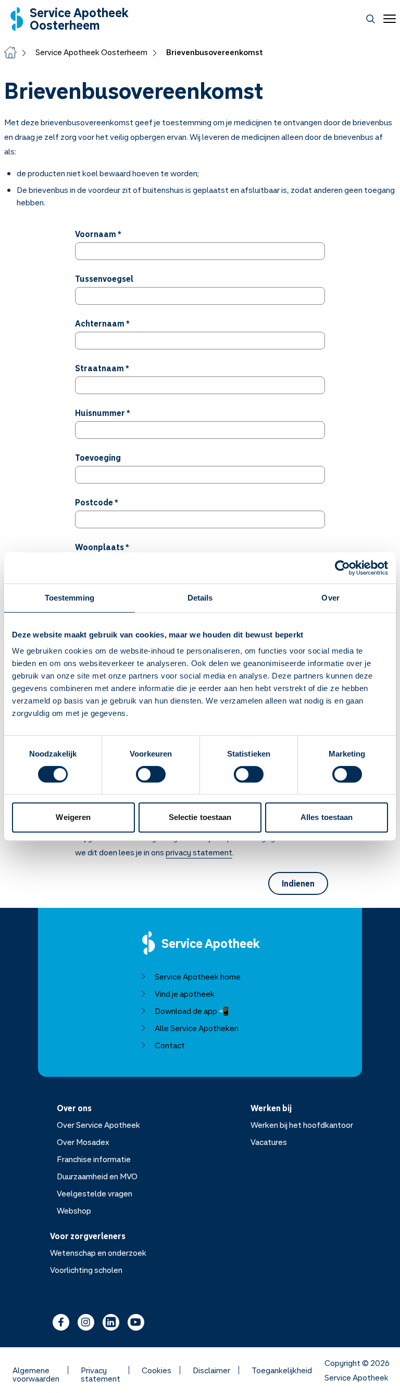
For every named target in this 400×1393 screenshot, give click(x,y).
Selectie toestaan (200, 817)
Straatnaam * (102, 368)
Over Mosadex (83, 1142)
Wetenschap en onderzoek (98, 1252)
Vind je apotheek (185, 993)
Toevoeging (98, 457)
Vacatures (269, 1142)
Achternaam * (102, 323)
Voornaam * (98, 234)
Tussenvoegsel (104, 278)
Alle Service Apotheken (197, 1028)
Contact (170, 1045)
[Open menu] (387, 19)
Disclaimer (211, 1370)
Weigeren (73, 817)
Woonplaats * (102, 547)
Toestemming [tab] (69, 597)
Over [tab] (330, 597)
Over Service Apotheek (98, 1124)
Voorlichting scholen (86, 1269)
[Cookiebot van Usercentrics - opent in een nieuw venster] (342, 568)
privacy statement (199, 852)
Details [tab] (200, 597)
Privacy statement (100, 1370)
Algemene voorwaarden (35, 1370)
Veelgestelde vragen (94, 1193)
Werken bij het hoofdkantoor (302, 1124)
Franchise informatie (94, 1159)
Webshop (74, 1210)
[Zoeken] (370, 19)
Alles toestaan (327, 817)
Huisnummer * (102, 413)
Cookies (156, 1370)
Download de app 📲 (192, 1011)
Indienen (298, 883)
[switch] (151, 774)
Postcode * (96, 502)
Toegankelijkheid (282, 1370)
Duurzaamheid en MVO (97, 1176)
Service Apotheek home (198, 976)
